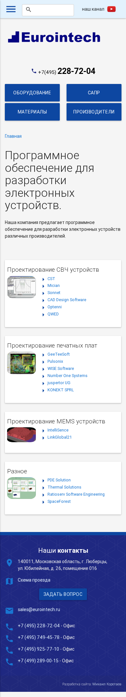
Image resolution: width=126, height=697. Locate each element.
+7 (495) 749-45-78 (38, 637)
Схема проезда (34, 580)
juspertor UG (58, 382)
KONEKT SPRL (60, 390)
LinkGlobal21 (59, 437)
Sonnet (53, 292)
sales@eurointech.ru (39, 609)
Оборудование (32, 93)
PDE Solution (59, 480)
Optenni (54, 307)
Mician (53, 285)
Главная (13, 136)
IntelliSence (57, 430)
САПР (94, 93)
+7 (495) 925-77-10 (39, 649)
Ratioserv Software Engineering (76, 494)
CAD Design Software (66, 299)
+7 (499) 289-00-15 (38, 661)
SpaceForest (59, 501)
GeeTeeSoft (58, 354)
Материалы (32, 112)
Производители (94, 112)
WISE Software (60, 368)
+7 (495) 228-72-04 (39, 626)
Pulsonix (55, 361)
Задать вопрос (63, 594)
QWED (53, 314)
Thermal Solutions (64, 487)
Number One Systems (67, 375)
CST (51, 278)
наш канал (93, 9)
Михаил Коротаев (106, 684)
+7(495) (66, 72)
